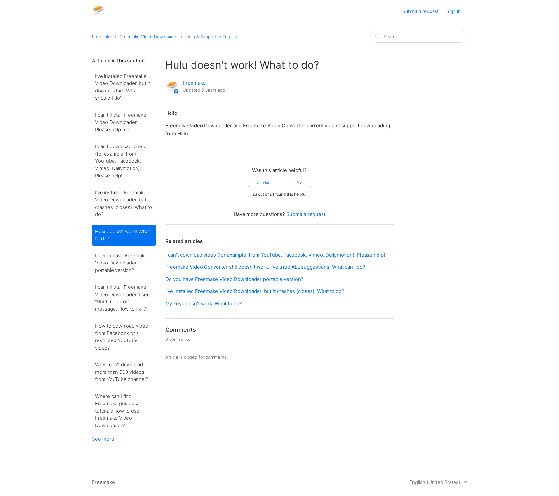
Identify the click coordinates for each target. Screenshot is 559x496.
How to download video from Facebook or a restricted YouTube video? (121, 337)
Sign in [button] (453, 11)
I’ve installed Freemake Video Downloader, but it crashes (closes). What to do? (123, 203)
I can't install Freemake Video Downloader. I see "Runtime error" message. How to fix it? (122, 298)
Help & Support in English (211, 36)
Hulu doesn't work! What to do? (122, 235)
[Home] (98, 15)
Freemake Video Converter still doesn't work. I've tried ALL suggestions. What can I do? (265, 267)
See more (103, 439)
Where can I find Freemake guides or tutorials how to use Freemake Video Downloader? (117, 410)
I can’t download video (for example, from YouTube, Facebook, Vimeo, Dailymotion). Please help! (120, 160)
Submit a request (420, 11)
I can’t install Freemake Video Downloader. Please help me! (120, 122)
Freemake (102, 36)
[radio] (262, 182)
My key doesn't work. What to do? (203, 303)
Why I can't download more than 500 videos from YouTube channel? (121, 371)
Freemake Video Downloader (149, 36)
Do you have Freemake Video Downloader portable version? (121, 263)
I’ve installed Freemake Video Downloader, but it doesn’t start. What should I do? (122, 87)
